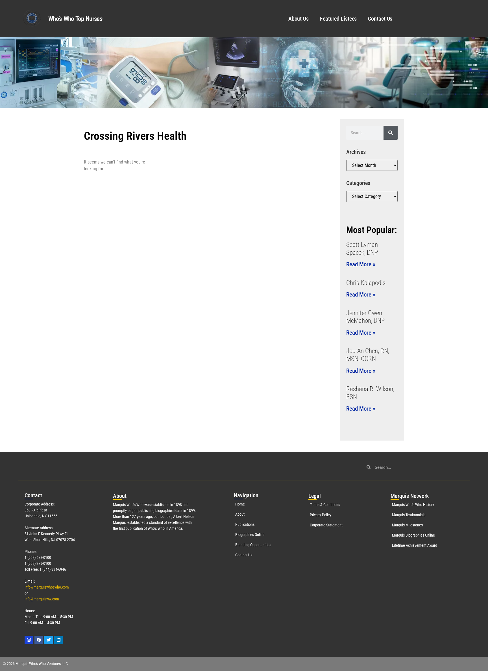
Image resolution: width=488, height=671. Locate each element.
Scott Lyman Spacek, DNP (362, 248)
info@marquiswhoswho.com (47, 587)
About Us (298, 18)
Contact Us (380, 18)
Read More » (360, 264)
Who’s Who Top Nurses (75, 19)
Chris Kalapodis (365, 283)
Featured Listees (338, 18)
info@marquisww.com (42, 599)
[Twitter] (48, 640)
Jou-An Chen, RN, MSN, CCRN (367, 355)
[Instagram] (29, 640)
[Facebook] (38, 640)
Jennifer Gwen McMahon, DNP (365, 317)
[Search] (391, 133)
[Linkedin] (58, 640)
